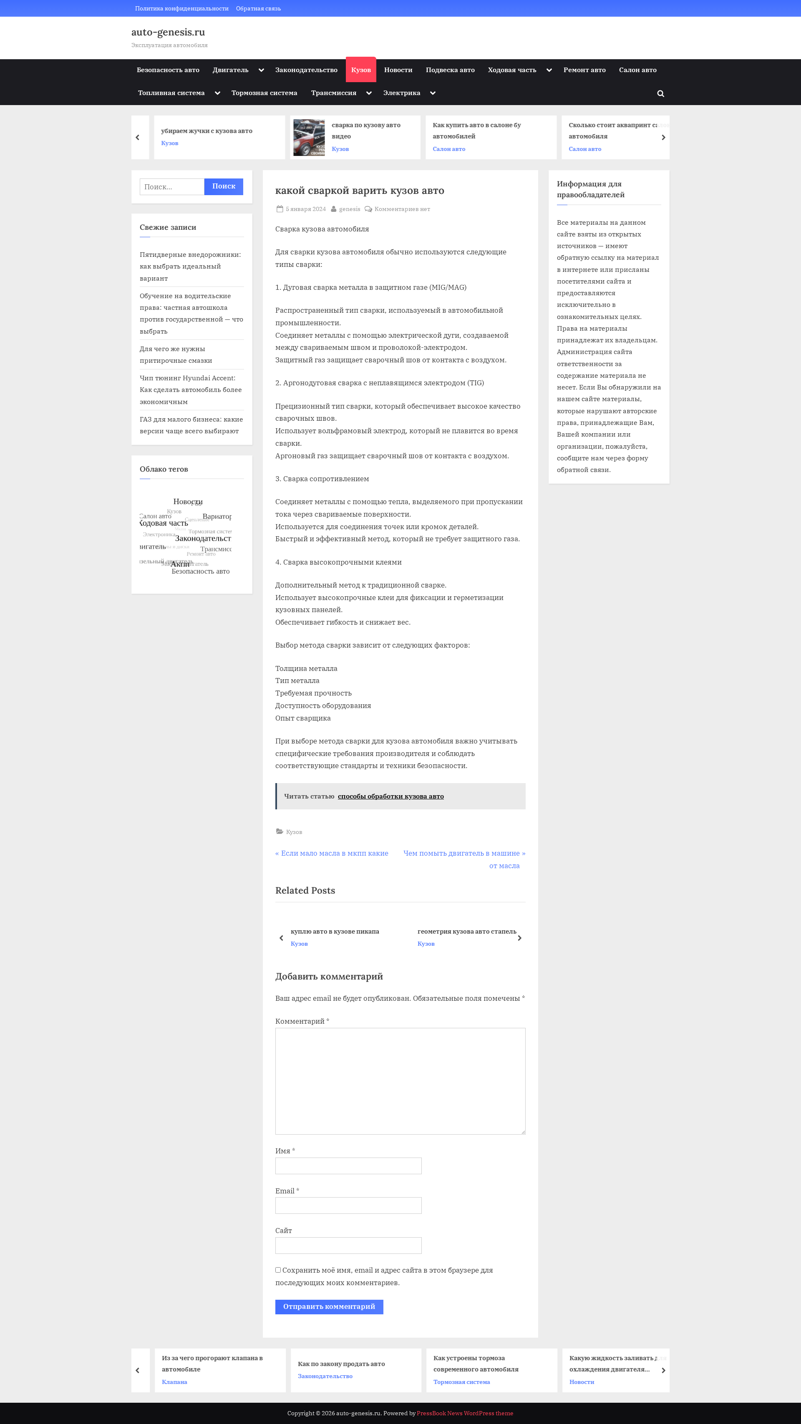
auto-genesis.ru (168, 31)
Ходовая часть (512, 69)
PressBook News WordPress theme (465, 1413)
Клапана (161, 1381)
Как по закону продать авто (328, 1363)
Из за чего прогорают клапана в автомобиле (199, 1363)
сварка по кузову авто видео (354, 131)
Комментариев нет (402, 209)
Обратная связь (258, 8)
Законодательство (306, 69)
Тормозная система (264, 92)
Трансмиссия (334, 92)
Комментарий (302, 1021)
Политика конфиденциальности (182, 8)
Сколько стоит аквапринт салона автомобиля (609, 131)
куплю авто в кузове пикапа (335, 931)
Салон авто (638, 69)
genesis (349, 208)
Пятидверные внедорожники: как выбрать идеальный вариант (190, 266)
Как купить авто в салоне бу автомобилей (465, 131)
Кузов (361, 69)
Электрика (402, 92)
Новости (398, 69)
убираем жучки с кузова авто (194, 130)
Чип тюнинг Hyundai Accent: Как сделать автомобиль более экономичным (191, 389)
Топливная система (171, 92)
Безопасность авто (168, 69)
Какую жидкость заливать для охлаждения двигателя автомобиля (605, 1364)
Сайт (283, 1230)
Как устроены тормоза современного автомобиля (463, 1363)
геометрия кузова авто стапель (467, 931)
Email (287, 1190)
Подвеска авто (450, 69)
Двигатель (231, 69)
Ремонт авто (585, 69)
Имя (285, 1150)
